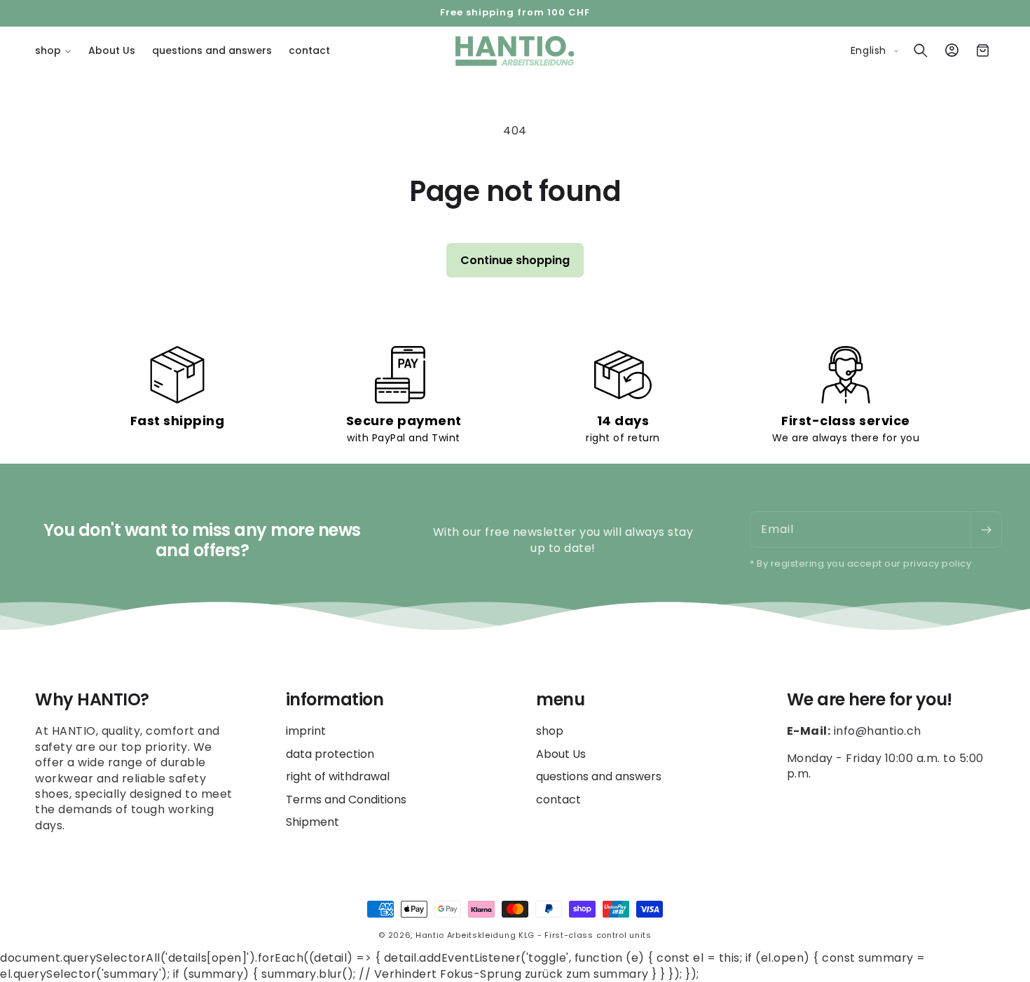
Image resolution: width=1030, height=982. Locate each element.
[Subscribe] (985, 529)
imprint (306, 732)
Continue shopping (515, 260)
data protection (330, 754)
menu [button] (560, 700)
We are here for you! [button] (869, 700)
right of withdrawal (338, 777)
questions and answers (598, 777)
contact (558, 799)
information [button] (335, 700)
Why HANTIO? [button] (92, 700)
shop (549, 732)
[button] (53, 50)
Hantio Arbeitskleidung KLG (475, 935)
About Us (561, 754)
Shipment (312, 822)
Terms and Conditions (346, 799)
